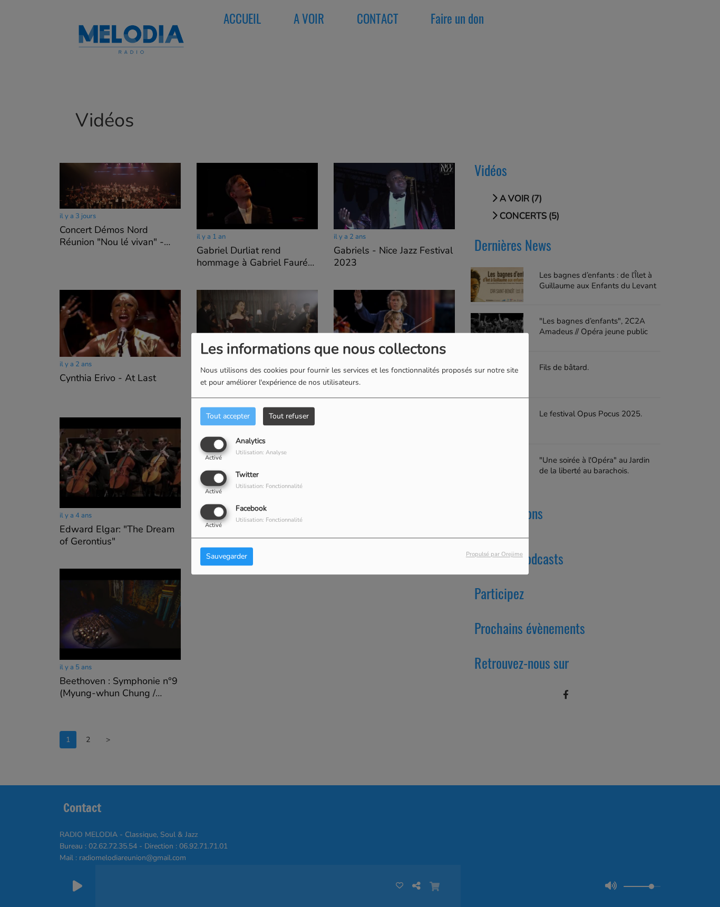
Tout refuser (289, 416)
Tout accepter (228, 416)
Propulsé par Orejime (494, 554)
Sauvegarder (226, 556)
